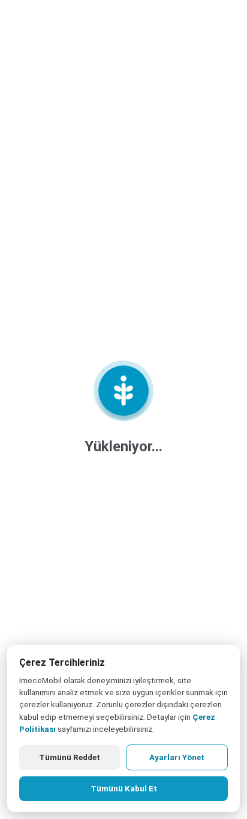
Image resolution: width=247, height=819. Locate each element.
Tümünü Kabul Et (124, 788)
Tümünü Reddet (69, 757)
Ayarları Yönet (176, 757)
